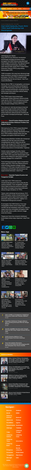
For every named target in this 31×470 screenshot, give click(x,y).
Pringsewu (9, 450)
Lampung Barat (9, 444)
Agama (18, 422)
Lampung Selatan (9, 435)
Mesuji (18, 445)
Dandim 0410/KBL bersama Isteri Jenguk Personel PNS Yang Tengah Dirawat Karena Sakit (17, 330)
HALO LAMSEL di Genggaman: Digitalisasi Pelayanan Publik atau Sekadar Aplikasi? (17, 315)
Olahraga (9, 428)
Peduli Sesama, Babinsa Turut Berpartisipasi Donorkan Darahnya (15, 337)
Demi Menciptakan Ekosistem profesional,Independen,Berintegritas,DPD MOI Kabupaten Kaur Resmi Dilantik (17, 344)
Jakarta (11, 20)
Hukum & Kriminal (9, 416)
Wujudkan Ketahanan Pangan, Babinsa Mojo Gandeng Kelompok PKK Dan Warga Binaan (17, 322)
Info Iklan (20, 465)
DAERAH (9, 8)
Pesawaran (9, 452)
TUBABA (18, 428)
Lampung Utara (19, 435)
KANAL (8, 460)
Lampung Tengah (19, 431)
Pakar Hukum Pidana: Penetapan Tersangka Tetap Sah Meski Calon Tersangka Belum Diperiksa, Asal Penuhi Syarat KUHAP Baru (18, 360)
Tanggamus (10, 455)
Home (4, 465)
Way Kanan (19, 455)
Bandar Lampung (19, 449)
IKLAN (15, 8)
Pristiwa (18, 420)
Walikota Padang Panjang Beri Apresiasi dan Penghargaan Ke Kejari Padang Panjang (17, 377)
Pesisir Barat (20, 452)
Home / (3, 20)
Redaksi (16, 465)
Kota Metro (19, 441)
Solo (17, 457)
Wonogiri (9, 457)
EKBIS (19, 8)
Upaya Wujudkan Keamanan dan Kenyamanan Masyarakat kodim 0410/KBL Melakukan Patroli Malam (19, 385)
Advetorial (9, 420)
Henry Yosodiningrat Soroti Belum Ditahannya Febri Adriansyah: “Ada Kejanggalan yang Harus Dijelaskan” (18, 368)
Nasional (16, 20)
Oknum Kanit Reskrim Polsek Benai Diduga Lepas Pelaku (19, 393)
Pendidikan (9, 422)
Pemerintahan (10, 425)
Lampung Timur (9, 440)
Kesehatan (19, 425)
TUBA (8, 432)
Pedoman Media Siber (10, 465)
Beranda (3, 8)
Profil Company (15, 467)
